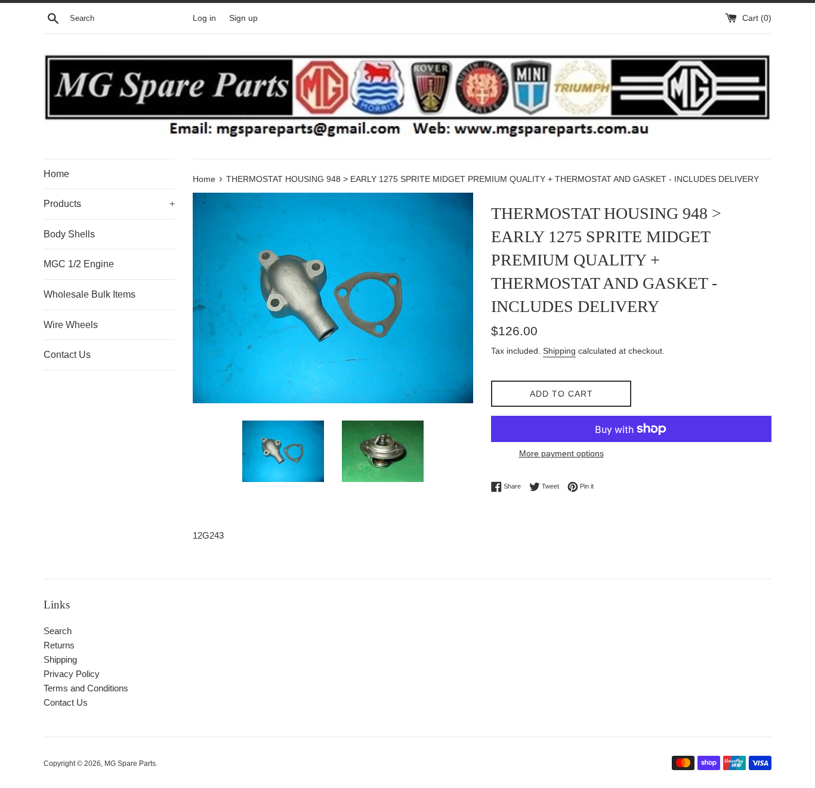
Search (58, 631)
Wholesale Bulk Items (89, 294)
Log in (204, 18)
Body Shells (69, 234)
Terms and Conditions (86, 688)
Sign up (243, 18)
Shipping (559, 351)
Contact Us (67, 355)
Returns (59, 645)
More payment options (561, 453)
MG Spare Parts (130, 763)
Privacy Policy (72, 674)
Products (109, 204)
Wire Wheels (71, 325)
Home (56, 174)
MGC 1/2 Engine (79, 264)
